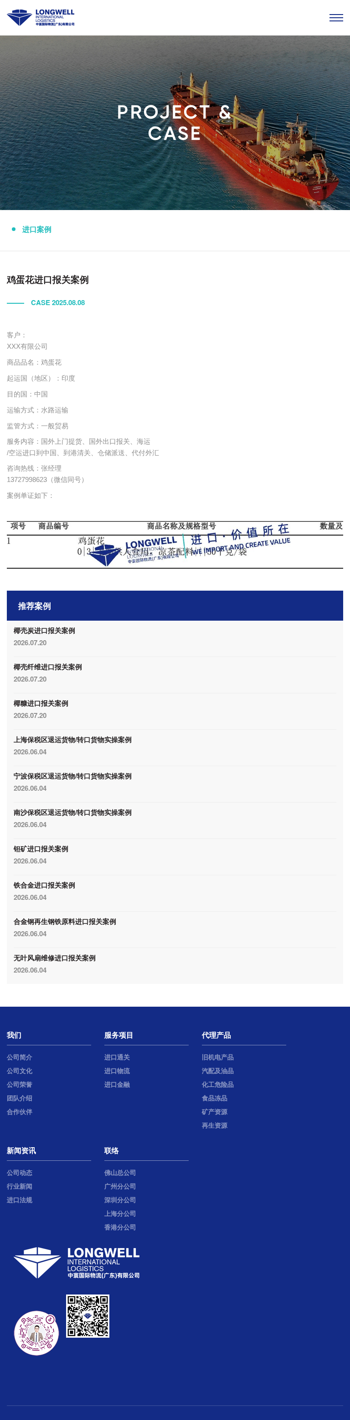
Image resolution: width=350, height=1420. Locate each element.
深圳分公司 (120, 1199)
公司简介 (19, 1056)
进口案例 (36, 229)
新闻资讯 (21, 1150)
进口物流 (117, 1070)
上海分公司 (120, 1213)
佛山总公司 (120, 1172)
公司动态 (19, 1172)
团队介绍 (19, 1097)
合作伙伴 (19, 1111)
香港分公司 (120, 1226)
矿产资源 (214, 1111)
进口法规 (19, 1199)
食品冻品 (214, 1097)
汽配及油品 (218, 1070)
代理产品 (216, 1034)
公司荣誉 (19, 1084)
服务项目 (119, 1034)
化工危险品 (218, 1084)
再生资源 (214, 1124)
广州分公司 (120, 1185)
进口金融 (117, 1084)
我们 (14, 1034)
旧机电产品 (218, 1056)
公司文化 (19, 1070)
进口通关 (117, 1056)
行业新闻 (19, 1185)
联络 (111, 1150)
